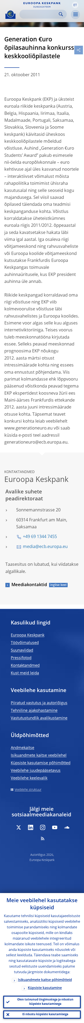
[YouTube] (55, 827)
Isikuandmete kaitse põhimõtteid (45, 980)
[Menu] (75, 14)
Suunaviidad (22, 650)
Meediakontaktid (29, 585)
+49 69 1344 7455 (40, 537)
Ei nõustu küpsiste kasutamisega (45, 1014)
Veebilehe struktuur (28, 789)
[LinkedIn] (30, 827)
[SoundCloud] (67, 827)
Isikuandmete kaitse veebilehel (39, 755)
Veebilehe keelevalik (29, 778)
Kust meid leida (25, 673)
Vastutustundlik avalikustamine (39, 718)
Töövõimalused (25, 643)
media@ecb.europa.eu (45, 547)
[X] (18, 827)
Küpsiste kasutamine (45, 988)
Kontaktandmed (25, 666)
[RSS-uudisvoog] (42, 838)
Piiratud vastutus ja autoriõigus (39, 703)
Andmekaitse (22, 748)
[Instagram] (42, 827)
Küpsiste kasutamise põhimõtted (40, 763)
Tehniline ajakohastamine (34, 711)
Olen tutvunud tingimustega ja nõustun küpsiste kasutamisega (45, 1001)
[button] (75, 5)
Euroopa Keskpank (27, 635)
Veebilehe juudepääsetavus (36, 771)
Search (60, 14)
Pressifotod (21, 658)
